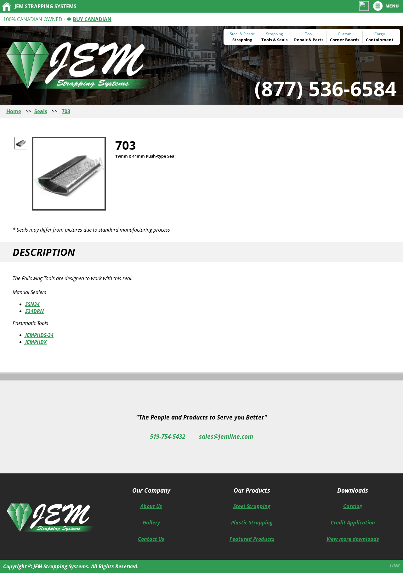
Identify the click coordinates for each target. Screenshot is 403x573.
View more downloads (352, 538)
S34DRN (34, 311)
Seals (282, 40)
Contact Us (151, 538)
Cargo (379, 34)
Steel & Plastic (242, 34)
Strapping (242, 40)
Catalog (352, 506)
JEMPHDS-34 (39, 335)
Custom (344, 34)
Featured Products (252, 538)
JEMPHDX (36, 342)
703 (66, 111)
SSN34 (32, 304)
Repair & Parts (308, 40)
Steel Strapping (251, 506)
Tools (266, 40)
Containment (380, 40)
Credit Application (353, 522)
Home (13, 111)
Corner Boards (344, 40)
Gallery (151, 522)
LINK (395, 566)
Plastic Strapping (252, 522)
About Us (151, 506)
